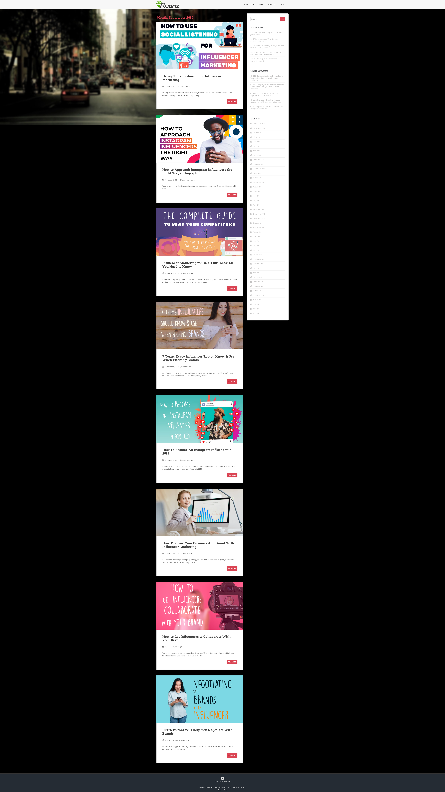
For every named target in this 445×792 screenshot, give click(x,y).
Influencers (272, 4)
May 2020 (257, 146)
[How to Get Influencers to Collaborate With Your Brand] (199, 606)
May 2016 (257, 309)
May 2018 (257, 245)
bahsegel (256, 106)
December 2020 (259, 123)
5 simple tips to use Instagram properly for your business (266, 33)
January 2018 (258, 264)
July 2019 (256, 191)
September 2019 (259, 182)
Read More (232, 102)
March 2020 (257, 155)
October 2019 (258, 178)
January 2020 (258, 164)
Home (253, 4)
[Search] (282, 19)
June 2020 (257, 142)
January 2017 (258, 286)
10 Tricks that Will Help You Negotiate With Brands (197, 732)
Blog (246, 4)
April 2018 (257, 250)
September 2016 (259, 295)
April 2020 (257, 151)
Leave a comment (188, 180)
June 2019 (257, 196)
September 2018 (259, 227)
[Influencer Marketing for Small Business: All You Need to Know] (199, 232)
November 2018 (259, 218)
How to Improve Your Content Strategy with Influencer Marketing (267, 78)
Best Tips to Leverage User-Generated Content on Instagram (264, 40)
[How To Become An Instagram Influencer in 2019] (199, 419)
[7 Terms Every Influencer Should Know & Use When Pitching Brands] (199, 325)
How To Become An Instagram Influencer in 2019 (197, 451)
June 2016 (257, 304)
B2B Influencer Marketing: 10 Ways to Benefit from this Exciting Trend (267, 46)
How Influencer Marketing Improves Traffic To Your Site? (264, 94)
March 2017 (257, 277)
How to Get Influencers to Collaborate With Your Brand (196, 638)
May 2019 (257, 200)
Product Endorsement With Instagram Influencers (265, 101)
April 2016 (257, 313)
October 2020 (258, 132)
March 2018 (257, 254)
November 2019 (259, 173)
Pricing (282, 4)
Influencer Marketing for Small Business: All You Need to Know (197, 265)
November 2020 (259, 128)
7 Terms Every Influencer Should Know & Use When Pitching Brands (198, 358)
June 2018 (257, 241)
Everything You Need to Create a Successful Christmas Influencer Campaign (266, 53)
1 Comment (186, 86)
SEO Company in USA (261, 76)
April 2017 (257, 273)
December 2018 (259, 214)
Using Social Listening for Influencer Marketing (191, 78)
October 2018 (258, 223)
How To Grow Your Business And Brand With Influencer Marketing (198, 545)
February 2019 (258, 209)
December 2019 (259, 169)
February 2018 (258, 259)
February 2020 (258, 160)
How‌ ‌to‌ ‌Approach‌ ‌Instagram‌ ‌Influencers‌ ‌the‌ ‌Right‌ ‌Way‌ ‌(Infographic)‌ (197, 171)
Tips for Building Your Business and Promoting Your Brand (263, 60)
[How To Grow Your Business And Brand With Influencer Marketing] (199, 512)
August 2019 (257, 187)
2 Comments (186, 367)
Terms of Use (222, 790)
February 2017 (258, 282)
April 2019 (257, 205)
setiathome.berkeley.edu (262, 100)
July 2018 (256, 236)
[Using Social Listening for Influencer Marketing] (199, 45)
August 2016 (257, 300)
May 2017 (257, 268)
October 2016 (258, 291)
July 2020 (256, 137)
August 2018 (257, 232)
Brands (261, 4)
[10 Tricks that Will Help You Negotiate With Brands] (199, 699)
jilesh (255, 93)
